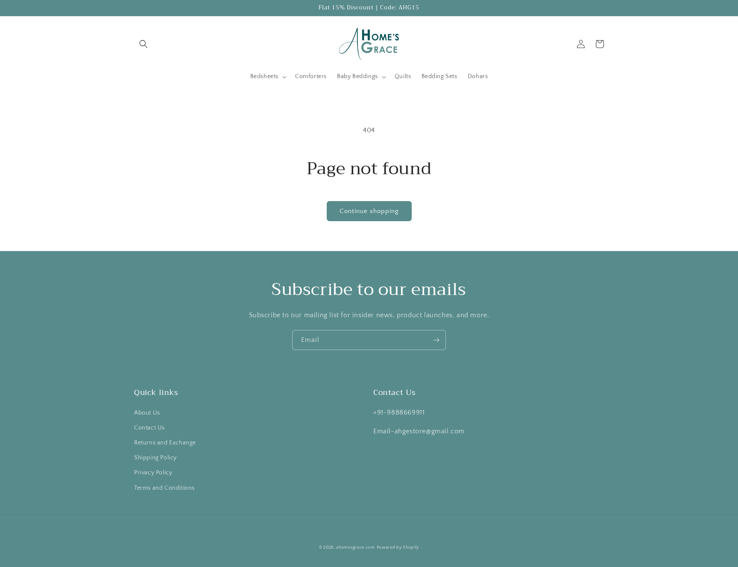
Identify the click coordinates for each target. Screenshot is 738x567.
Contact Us (149, 427)
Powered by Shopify (398, 547)
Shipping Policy (155, 457)
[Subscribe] (436, 340)
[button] (143, 44)
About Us (147, 412)
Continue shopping (369, 211)
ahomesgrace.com (355, 547)
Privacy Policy (153, 472)
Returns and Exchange (165, 442)
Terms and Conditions (164, 488)
